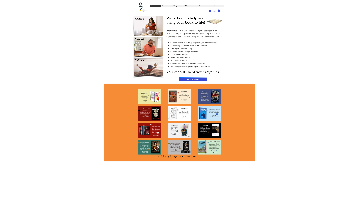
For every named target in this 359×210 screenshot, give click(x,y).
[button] (219, 10)
